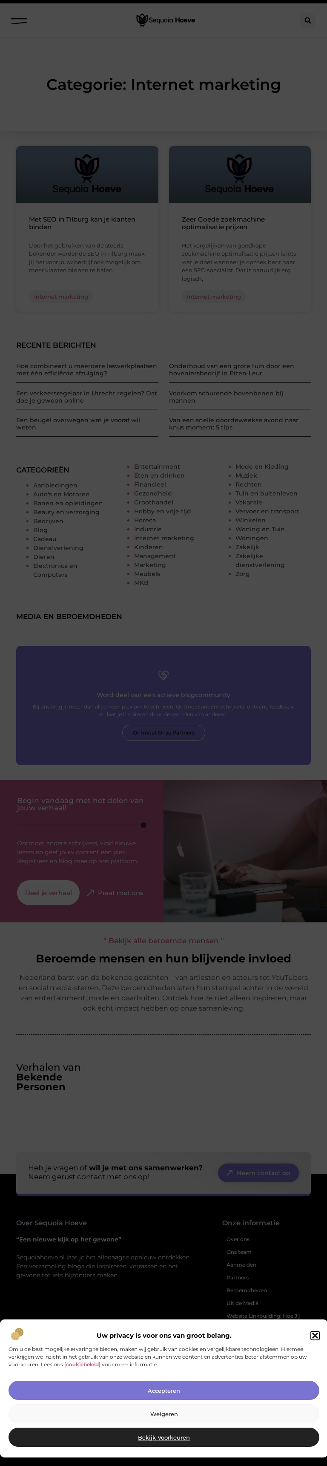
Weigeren (164, 1414)
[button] (315, 1335)
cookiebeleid (82, 1364)
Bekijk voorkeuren (164, 1437)
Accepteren (164, 1390)
